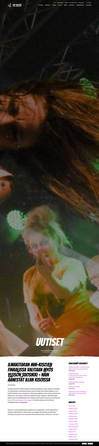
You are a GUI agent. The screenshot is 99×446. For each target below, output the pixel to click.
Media (65, 5)
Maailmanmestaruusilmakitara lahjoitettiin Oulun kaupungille (77, 392)
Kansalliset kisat (73, 2)
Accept (84, 443)
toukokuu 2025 (73, 439)
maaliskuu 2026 (73, 419)
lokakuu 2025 (72, 429)
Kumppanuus (80, 5)
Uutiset (60, 5)
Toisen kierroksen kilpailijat (76, 382)
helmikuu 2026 (73, 421)
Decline (90, 443)
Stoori (54, 2)
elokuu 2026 (72, 406)
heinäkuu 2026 (73, 408)
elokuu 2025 (72, 432)
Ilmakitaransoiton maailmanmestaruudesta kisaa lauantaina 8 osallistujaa (78, 375)
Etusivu (41, 5)
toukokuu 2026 (73, 414)
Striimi (54, 5)
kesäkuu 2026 (73, 411)
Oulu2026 (88, 5)
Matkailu (71, 5)
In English (89, 2)
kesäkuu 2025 (73, 437)
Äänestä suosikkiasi (74, 387)
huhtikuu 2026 (73, 416)
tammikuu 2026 (73, 424)
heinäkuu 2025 (73, 434)
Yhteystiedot (81, 2)
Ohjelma (47, 5)
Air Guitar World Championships (15, 5)
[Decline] (97, 444)
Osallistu (66, 2)
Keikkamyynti (60, 2)
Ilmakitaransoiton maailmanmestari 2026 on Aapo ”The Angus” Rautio (79, 368)
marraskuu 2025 (73, 426)
